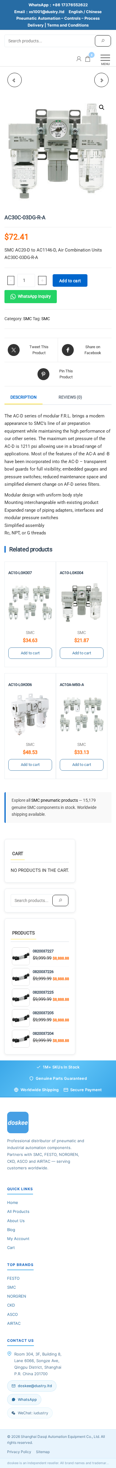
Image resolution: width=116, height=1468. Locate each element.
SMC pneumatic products (55, 800)
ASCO (12, 1314)
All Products (18, 1211)
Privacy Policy (19, 1452)
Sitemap (43, 1452)
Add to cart (70, 280)
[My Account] (78, 58)
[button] (101, 107)
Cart (11, 1247)
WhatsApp (27, 1399)
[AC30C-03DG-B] (14, 80)
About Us (16, 1220)
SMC (27, 318)
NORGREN (16, 1296)
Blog (11, 1229)
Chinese (94, 11)
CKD (11, 1305)
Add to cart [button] (30, 653)
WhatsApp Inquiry (34, 296)
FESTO (13, 1278)
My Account (18, 1238)
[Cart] (87, 60)
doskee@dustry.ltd (35, 1386)
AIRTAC (14, 1323)
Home (12, 1202)
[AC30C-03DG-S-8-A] (101, 80)
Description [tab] (23, 397)
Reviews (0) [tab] (70, 397)
